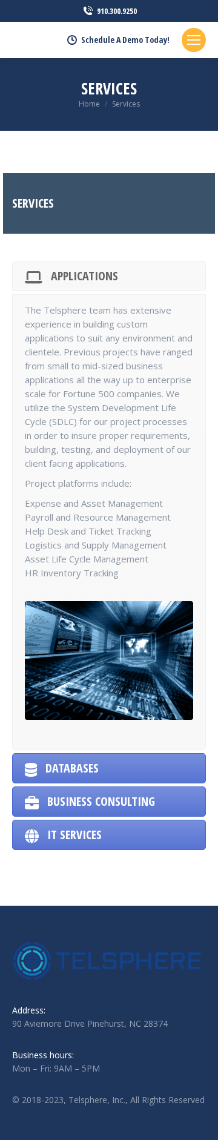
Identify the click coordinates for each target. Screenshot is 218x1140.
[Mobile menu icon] (194, 40)
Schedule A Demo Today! (125, 40)
